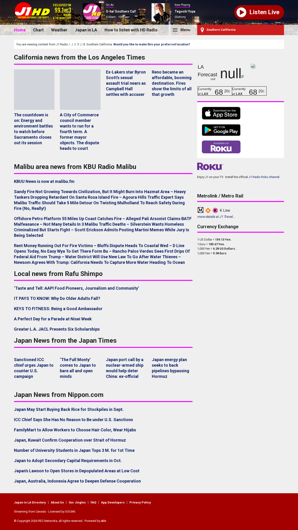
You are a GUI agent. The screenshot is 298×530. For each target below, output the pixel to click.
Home (20, 29)
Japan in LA (86, 29)
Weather (59, 29)
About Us (57, 502)
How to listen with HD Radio (131, 29)
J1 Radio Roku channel (264, 177)
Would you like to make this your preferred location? (151, 44)
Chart (38, 29)
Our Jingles (77, 502)
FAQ (93, 502)
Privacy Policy (140, 502)
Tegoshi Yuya (185, 11)
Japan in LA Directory (30, 502)
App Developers (113, 502)
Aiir (103, 521)
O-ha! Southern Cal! (121, 11)
